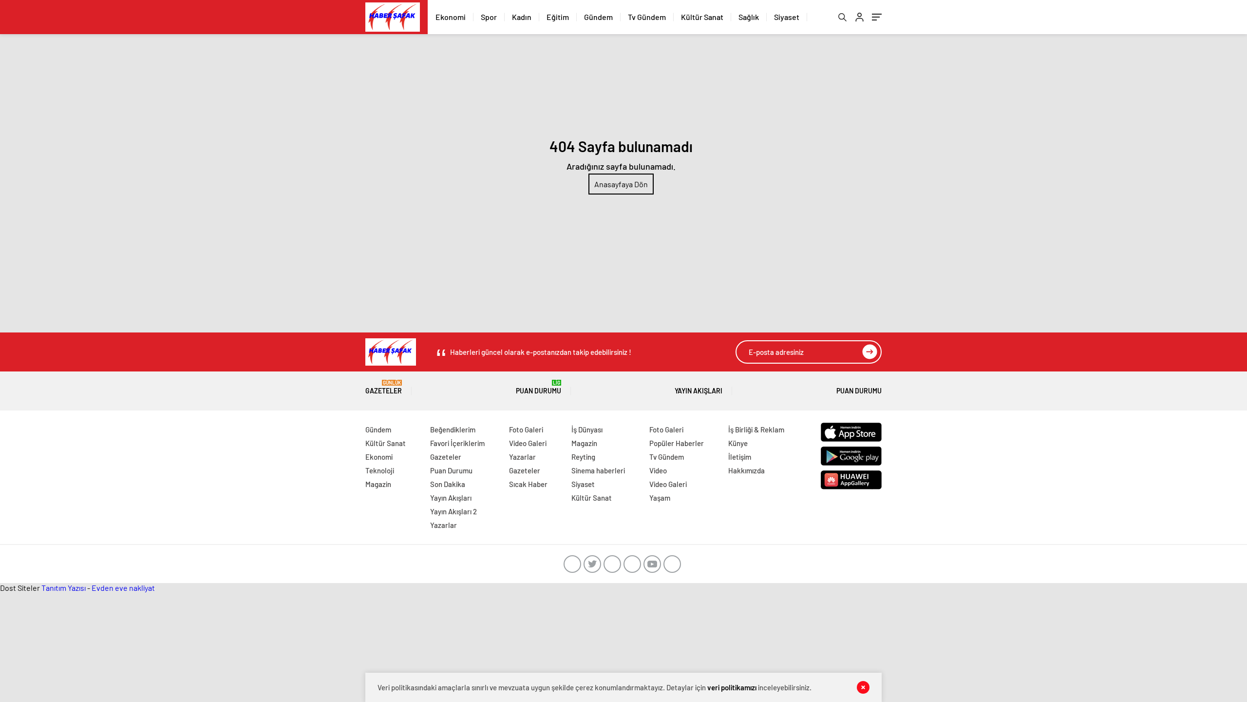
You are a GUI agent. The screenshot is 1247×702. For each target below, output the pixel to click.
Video (658, 470)
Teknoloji (379, 470)
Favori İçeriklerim (457, 443)
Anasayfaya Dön (621, 184)
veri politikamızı (731, 687)
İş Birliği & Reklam (756, 429)
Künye (738, 443)
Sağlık (748, 16)
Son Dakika (447, 484)
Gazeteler (383, 387)
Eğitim (558, 16)
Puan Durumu (538, 387)
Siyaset (786, 16)
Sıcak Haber (528, 484)
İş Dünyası (587, 429)
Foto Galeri (526, 429)
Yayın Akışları (698, 391)
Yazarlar (443, 525)
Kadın (521, 16)
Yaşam (659, 497)
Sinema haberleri (598, 470)
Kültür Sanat (702, 16)
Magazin (378, 484)
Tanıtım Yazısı (63, 587)
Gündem (598, 16)
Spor (489, 16)
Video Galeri (528, 443)
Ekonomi (450, 16)
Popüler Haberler (676, 443)
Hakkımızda (746, 470)
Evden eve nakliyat (123, 587)
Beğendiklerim (452, 429)
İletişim (739, 456)
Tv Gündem (647, 16)
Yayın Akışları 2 (453, 511)
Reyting (583, 456)
